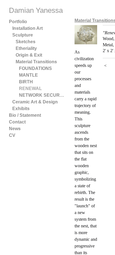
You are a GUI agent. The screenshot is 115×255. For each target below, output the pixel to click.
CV (12, 135)
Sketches (25, 41)
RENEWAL (30, 88)
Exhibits (21, 108)
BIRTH (26, 81)
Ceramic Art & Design (35, 101)
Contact (17, 122)
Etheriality (26, 48)
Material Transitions (36, 61)
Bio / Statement (25, 115)
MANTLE (28, 75)
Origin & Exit (29, 55)
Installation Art (27, 28)
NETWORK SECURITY (42, 95)
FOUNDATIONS (35, 68)
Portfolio (18, 21)
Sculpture (22, 35)
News (15, 128)
